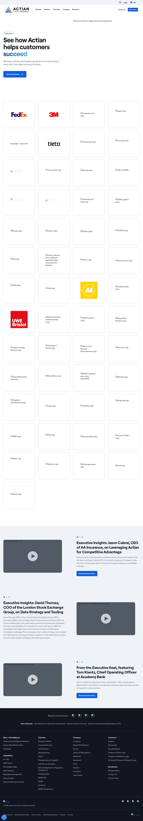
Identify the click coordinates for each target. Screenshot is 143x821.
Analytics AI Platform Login (118, 756)
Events (75, 749)
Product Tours (113, 778)
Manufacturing (44, 753)
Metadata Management (12, 774)
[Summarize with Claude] (93, 716)
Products (38, 9)
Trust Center (77, 775)
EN (135, 3)
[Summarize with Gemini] (73, 716)
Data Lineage (8, 778)
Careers (76, 768)
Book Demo (133, 10)
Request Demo (113, 771)
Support (111, 741)
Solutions (47, 9)
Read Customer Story (87, 574)
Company (66, 9)
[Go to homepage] (17, 10)
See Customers (13, 74)
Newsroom (77, 760)
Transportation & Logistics (48, 760)
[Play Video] (33, 556)
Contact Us (122, 10)
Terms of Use (7, 815)
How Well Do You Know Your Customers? (49, 724)
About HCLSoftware (81, 745)
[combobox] (133, 2)
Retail (40, 756)
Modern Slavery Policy (22, 815)
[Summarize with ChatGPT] (80, 716)
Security (70, 815)
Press (75, 764)
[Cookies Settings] (4, 817)
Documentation (114, 749)
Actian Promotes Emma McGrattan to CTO (104, 724)
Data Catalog (8, 771)
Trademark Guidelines (50, 815)
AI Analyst (7, 749)
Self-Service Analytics (46, 764)
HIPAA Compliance (45, 789)
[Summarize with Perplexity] (86, 716)
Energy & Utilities (44, 741)
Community (112, 745)
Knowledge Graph (10, 767)
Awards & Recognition (81, 753)
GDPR (40, 781)
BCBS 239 (42, 778)
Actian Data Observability (13, 745)
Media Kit (77, 756)
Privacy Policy (36, 815)
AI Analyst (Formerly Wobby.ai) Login (122, 760)
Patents (62, 815)
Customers (57, 9)
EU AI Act (42, 785)
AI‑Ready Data (43, 774)
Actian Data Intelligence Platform (16, 741)
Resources (75, 9)
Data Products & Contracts (13, 782)
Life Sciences (43, 749)
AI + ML (6, 759)
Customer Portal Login (117, 753)
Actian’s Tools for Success (77, 724)
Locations (77, 771)
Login (125, 3)
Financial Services (45, 745)
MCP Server (7, 763)
